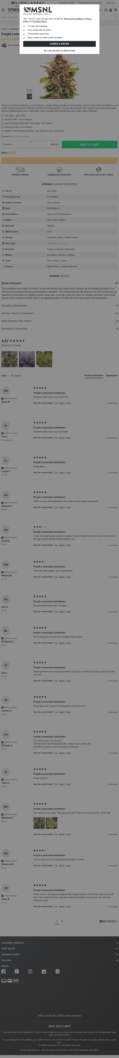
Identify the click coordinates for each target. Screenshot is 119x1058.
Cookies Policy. (40, 21)
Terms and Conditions (74, 19)
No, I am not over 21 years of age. (59, 50)
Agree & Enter (59, 44)
